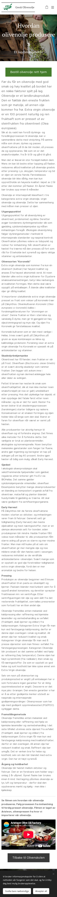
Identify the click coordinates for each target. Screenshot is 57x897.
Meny (53, 7)
